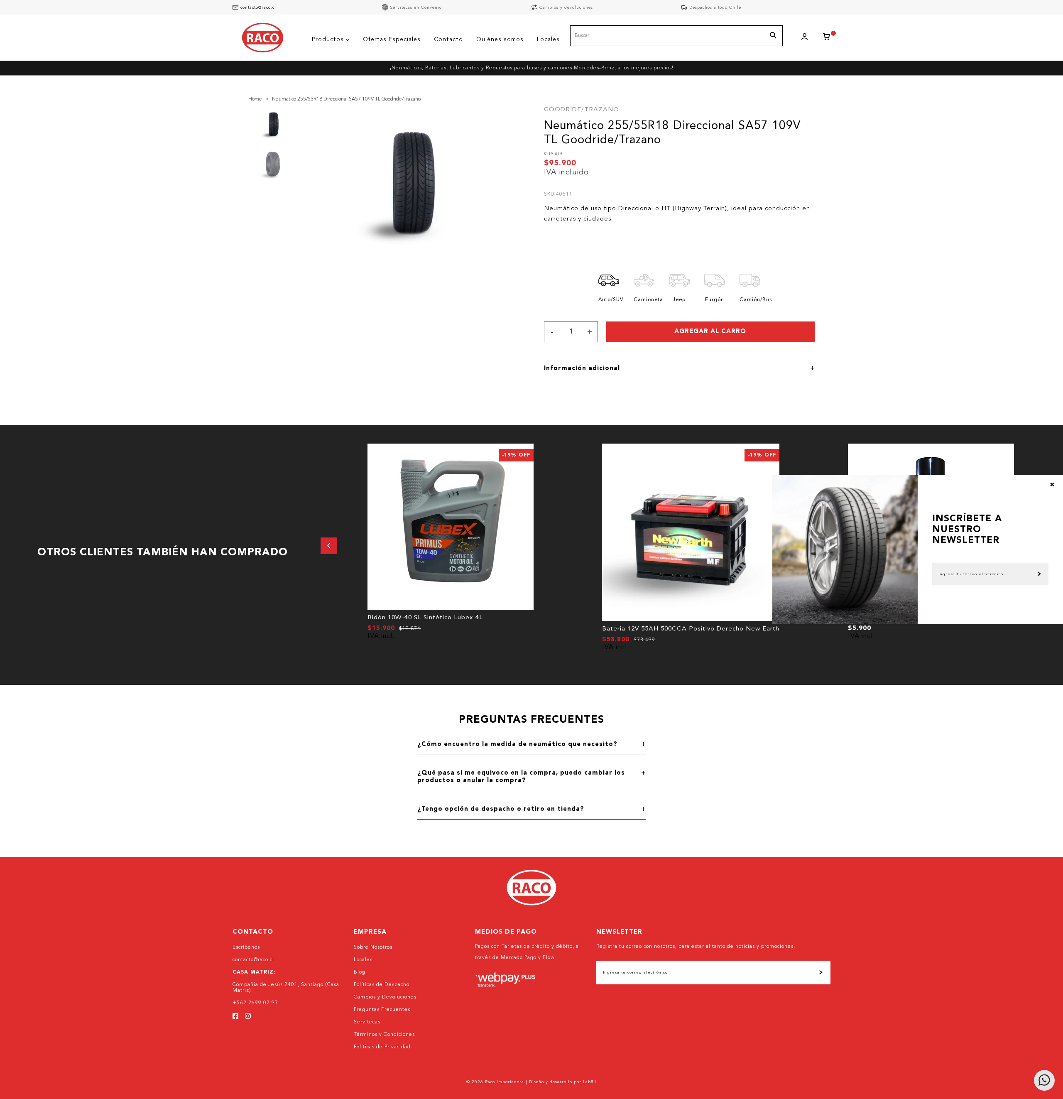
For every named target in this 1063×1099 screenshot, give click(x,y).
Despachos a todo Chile (715, 7)
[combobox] (676, 36)
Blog (359, 972)
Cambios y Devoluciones (385, 997)
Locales (363, 959)
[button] (329, 545)
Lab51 (590, 1082)
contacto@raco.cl (258, 7)
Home (255, 99)
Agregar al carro (710, 332)
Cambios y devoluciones (566, 7)
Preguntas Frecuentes (382, 1009)
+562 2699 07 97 (255, 1003)
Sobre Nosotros (373, 947)
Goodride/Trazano (581, 110)
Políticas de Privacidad (382, 1047)
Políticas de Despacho (381, 984)
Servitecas (367, 1022)
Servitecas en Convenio (416, 7)
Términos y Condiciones (384, 1034)
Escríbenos (246, 947)
